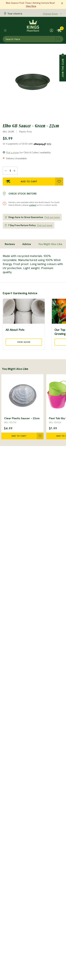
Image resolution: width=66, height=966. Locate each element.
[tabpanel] (33, 264)
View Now (31, 6)
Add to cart (19, 436)
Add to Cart (29, 181)
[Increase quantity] (15, 171)
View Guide (23, 342)
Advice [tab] (26, 244)
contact (32, 205)
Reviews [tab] (10, 244)
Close (62, 54)
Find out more (52, 217)
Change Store (50, 13)
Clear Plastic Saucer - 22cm (22, 418)
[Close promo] (62, 3)
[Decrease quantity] (6, 171)
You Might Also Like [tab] (50, 244)
